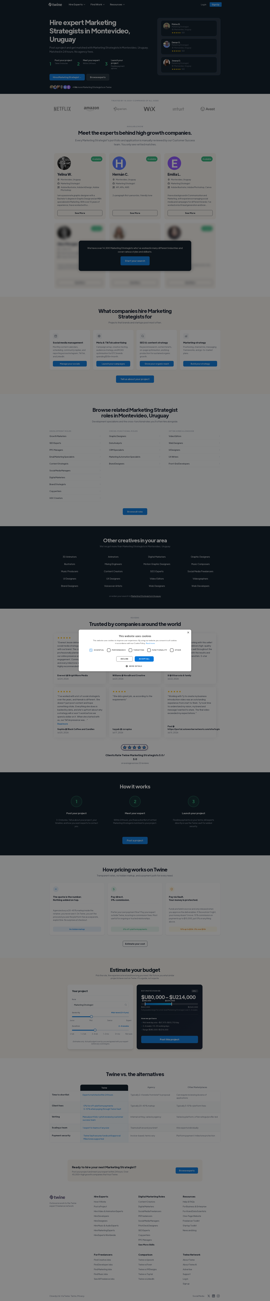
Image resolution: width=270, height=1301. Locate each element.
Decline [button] (124, 659)
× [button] (188, 633)
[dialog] (135, 650)
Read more (150, 643)
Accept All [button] (144, 659)
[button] (135, 666)
